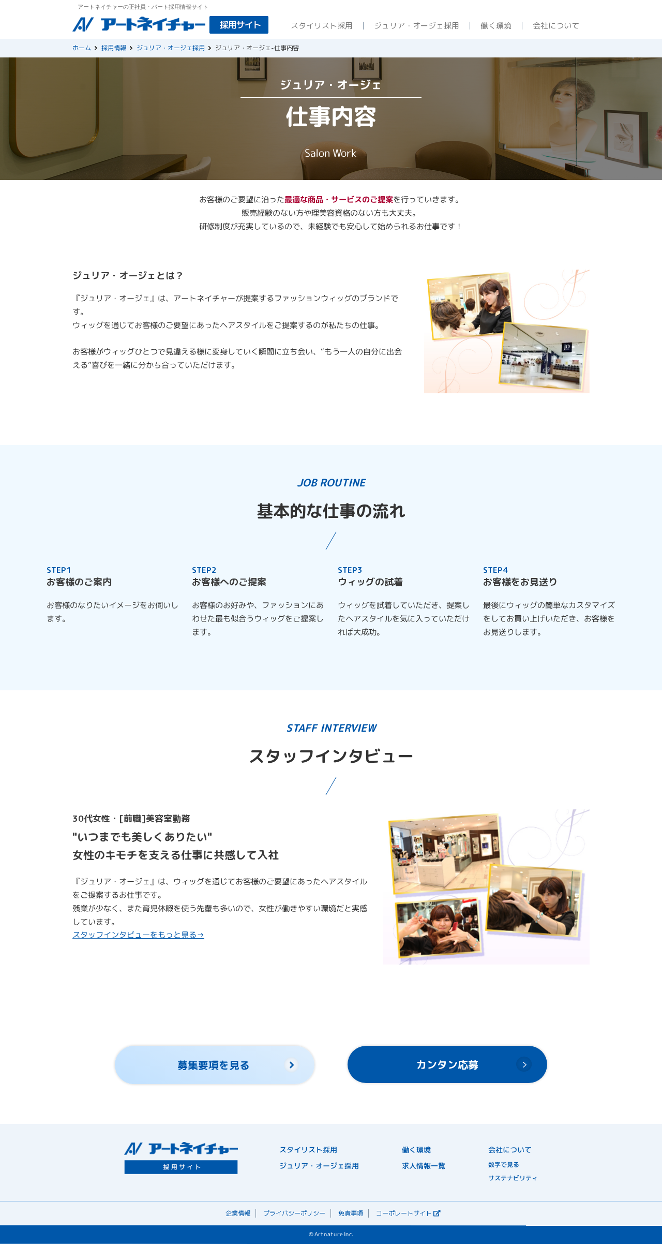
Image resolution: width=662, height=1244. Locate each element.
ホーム (81, 47)
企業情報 (237, 1213)
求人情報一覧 (423, 1166)
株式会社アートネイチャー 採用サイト (170, 25)
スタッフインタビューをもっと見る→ (138, 934)
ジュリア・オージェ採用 (171, 47)
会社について (510, 1149)
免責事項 (350, 1213)
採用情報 (113, 47)
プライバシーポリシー (294, 1213)
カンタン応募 (447, 1064)
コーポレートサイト (404, 1213)
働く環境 (416, 1149)
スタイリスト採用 (308, 1149)
